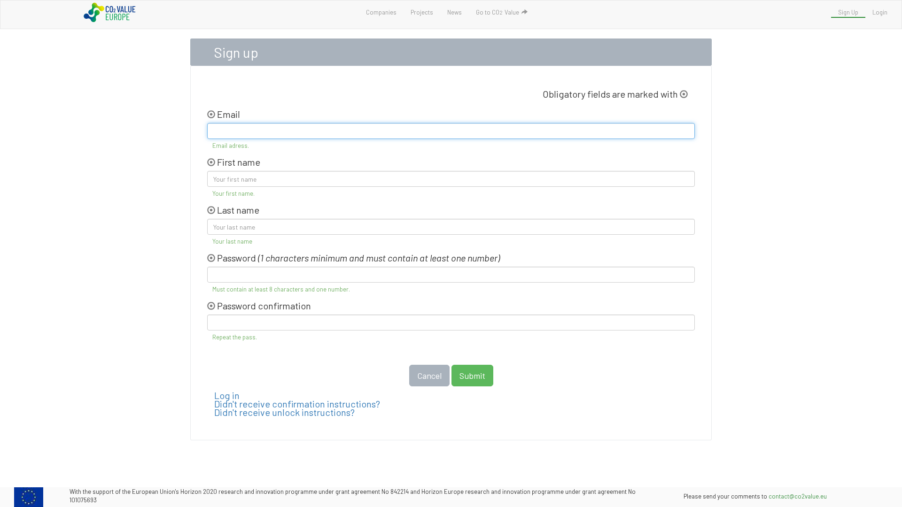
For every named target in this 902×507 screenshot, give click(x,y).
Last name (238, 209)
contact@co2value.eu (798, 496)
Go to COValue (498, 12)
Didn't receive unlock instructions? (284, 412)
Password (236, 257)
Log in (227, 395)
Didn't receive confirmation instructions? (297, 403)
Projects (422, 12)
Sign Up (848, 12)
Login (879, 12)
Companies (381, 12)
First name (238, 161)
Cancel (429, 375)
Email (228, 113)
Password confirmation (264, 305)
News (454, 12)
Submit (472, 375)
